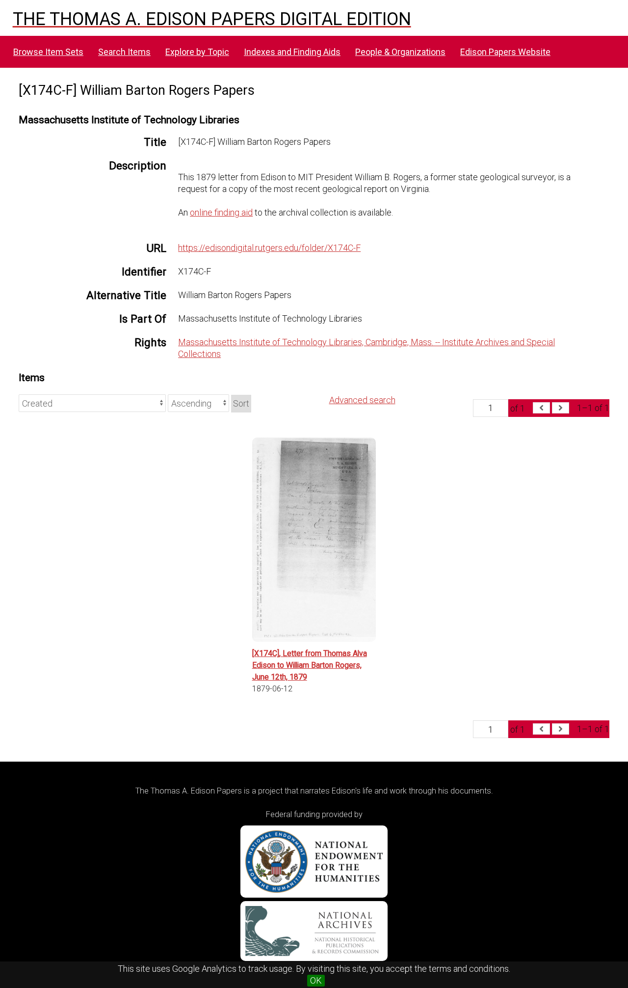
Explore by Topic (197, 52)
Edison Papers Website (505, 52)
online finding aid (221, 212)
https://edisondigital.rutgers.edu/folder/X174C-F (269, 248)
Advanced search (362, 400)
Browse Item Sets (48, 52)
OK (316, 980)
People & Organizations (400, 52)
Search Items (124, 52)
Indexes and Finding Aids (292, 52)
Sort (241, 403)
